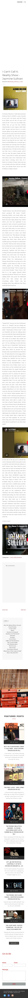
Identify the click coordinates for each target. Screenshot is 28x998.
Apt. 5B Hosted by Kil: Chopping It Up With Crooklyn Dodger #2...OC (14, 864)
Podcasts (12, 635)
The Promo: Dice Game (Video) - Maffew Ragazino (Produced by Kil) (14, 897)
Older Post (23, 610)
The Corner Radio (12, 642)
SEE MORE (13, 943)
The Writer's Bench (12, 649)
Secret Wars (12, 639)
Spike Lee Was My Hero (12, 640)
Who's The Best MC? (12, 653)
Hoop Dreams (12, 627)
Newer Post (5, 610)
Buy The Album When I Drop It (12, 625)
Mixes (12, 630)
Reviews (19, 557)
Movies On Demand (12, 632)
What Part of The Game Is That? (12, 651)
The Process (12, 646)
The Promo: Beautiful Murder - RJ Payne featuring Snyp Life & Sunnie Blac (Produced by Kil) (14, 830)
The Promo (12, 647)
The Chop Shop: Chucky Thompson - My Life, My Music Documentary (14, 927)
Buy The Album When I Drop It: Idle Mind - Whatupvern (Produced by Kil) (14, 748)
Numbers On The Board (12, 634)
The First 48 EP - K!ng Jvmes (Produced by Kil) (14, 788)
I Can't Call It (13, 557)
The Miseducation (12, 644)
